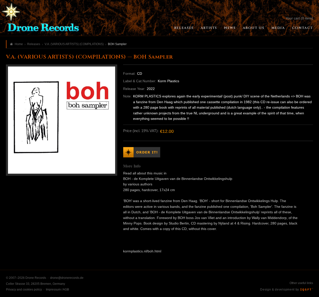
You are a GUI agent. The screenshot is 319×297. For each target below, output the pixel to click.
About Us (253, 28)
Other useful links (301, 283)
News (230, 28)
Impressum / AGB (57, 289)
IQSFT (306, 290)
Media (278, 28)
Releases (184, 28)
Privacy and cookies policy (24, 289)
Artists (209, 28)
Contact (302, 28)
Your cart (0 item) (299, 18)
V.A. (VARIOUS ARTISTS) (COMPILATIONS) (74, 44)
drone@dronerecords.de (66, 278)
